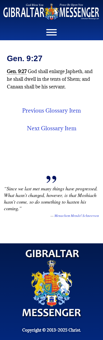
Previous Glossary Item (51, 110)
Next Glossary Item (51, 128)
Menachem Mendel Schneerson (76, 215)
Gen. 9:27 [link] (17, 71)
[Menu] (51, 32)
